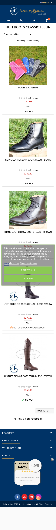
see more (31, 483)
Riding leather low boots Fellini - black (28, 159)
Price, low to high (18, 34)
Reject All (28, 270)
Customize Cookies (28, 263)
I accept (28, 278)
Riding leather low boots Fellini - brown (28, 232)
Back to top (44, 411)
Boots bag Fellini (28, 87)
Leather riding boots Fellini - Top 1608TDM (28, 376)
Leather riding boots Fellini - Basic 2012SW (28, 304)
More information (11, 263)
